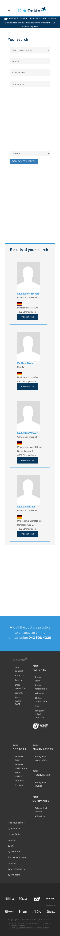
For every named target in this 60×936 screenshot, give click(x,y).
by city (11, 845)
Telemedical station (41, 810)
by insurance (14, 828)
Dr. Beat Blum (25, 363)
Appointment (27, 317)
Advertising (41, 816)
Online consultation (41, 700)
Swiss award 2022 (18, 701)
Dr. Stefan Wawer (27, 432)
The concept (19, 669)
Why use (39, 693)
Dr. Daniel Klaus (26, 506)
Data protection (20, 686)
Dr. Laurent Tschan (28, 293)
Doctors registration (21, 766)
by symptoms (14, 851)
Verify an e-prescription (41, 758)
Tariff (37, 706)
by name (12, 840)
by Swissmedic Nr (16, 868)
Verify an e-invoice (40, 784)
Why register (19, 774)
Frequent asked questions (40, 714)
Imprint (19, 680)
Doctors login (19, 758)
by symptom (14, 874)
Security (19, 692)
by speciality (14, 834)
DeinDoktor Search (24, 161)
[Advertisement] (30, 119)
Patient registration (41, 687)
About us (19, 675)
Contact (19, 785)
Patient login (38, 679)
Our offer (19, 780)
